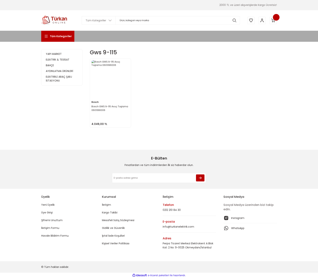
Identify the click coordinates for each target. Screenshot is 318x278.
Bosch (95, 102)
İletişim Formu (50, 228)
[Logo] (54, 20)
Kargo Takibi (109, 212)
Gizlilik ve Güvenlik (113, 228)
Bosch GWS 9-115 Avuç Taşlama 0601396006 (109, 108)
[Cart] (273, 20)
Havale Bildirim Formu (55, 236)
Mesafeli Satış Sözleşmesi (118, 220)
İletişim (106, 205)
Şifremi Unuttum (52, 220)
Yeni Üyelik (48, 205)
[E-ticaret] (158, 275)
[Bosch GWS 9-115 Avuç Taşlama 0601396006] (110, 79)
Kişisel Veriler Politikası (115, 243)
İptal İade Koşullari (113, 236)
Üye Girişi (47, 212)
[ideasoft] (139, 275)
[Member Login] (262, 20)
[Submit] (200, 177)
